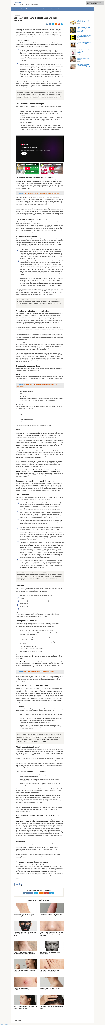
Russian (2, 1024)
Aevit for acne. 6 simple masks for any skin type (83, 21)
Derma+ (17, 2)
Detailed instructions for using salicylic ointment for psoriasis (84, 51)
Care (31, 9)
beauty (16, 9)
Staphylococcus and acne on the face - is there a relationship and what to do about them (84, 29)
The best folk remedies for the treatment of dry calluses (84, 44)
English (6, 1024)
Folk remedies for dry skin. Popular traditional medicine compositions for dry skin (84, 66)
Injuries (53, 9)
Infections (37, 9)
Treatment (24, 9)
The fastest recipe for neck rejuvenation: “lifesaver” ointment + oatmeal (84, 36)
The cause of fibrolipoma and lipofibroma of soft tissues (83, 58)
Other (59, 9)
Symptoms (45, 9)
